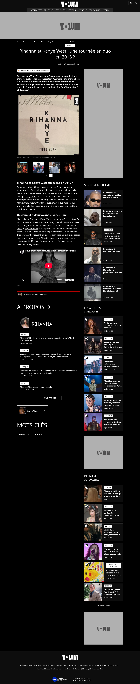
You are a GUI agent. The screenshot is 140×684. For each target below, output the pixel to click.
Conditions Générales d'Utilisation (30, 665)
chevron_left (46, 175)
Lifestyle (82, 10)
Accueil (19, 42)
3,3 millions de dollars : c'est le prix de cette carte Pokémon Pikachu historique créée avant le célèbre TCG (114, 577)
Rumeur (39, 434)
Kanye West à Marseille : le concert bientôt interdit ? (112, 288)
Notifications (76, 669)
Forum (105, 10)
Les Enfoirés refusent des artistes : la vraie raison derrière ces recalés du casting (112, 366)
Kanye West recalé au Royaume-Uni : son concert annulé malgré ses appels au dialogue (112, 239)
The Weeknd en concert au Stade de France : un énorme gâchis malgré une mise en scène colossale (112, 426)
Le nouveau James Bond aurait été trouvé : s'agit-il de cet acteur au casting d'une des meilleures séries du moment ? (112, 597)
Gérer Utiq (85, 669)
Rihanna (37, 187)
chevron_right (51, 175)
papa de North (31, 228)
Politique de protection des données (107, 665)
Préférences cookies (96, 669)
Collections (69, 10)
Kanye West (31, 196)
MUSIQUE (24, 434)
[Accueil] (70, 4)
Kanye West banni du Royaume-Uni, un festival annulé (112, 213)
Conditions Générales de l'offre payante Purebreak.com (54, 669)
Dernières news (28, 42)
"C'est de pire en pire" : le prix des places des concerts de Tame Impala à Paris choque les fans (112, 555)
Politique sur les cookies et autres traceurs (81, 665)
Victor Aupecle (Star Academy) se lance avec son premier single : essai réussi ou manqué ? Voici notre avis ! (112, 406)
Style (58, 10)
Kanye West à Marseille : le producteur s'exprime (112, 270)
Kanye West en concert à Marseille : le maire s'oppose (112, 195)
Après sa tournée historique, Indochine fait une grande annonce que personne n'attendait (112, 348)
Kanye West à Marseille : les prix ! (111, 250)
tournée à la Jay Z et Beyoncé (49, 206)
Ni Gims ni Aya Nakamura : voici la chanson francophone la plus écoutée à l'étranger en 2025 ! (113, 329)
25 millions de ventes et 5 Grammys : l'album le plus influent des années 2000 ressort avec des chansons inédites (112, 517)
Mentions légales (61, 665)
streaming (94, 10)
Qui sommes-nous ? (49, 665)
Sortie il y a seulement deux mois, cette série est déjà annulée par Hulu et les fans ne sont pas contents (112, 536)
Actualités (36, 10)
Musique (48, 10)
